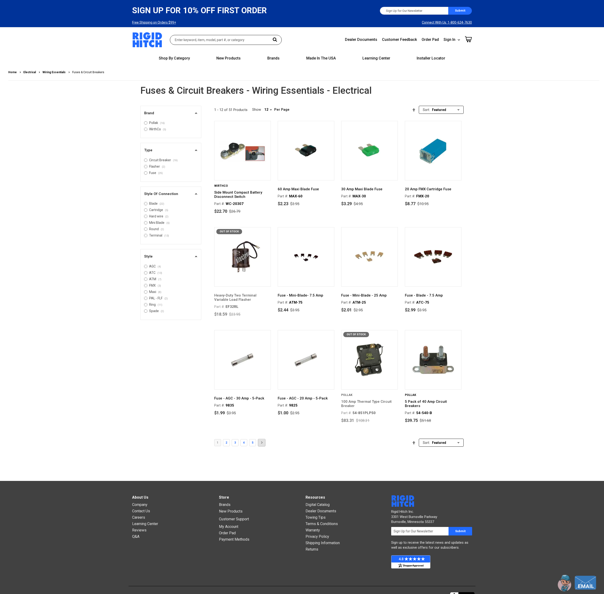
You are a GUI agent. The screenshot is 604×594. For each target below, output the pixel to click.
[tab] (170, 113)
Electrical (30, 72)
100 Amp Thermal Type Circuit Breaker (366, 403)
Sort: (426, 110)
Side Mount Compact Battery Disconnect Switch (238, 194)
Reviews (139, 530)
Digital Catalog (318, 504)
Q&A (135, 536)
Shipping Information (323, 543)
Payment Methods (234, 539)
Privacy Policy (317, 536)
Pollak (346, 395)
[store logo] (147, 39)
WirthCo (221, 185)
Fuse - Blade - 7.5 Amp (424, 295)
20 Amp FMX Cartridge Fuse (428, 189)
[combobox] (226, 40)
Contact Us (141, 511)
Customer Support (234, 519)
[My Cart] (468, 39)
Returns (312, 549)
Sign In (449, 39)
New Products (231, 511)
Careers (138, 517)
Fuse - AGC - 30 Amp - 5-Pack (239, 398)
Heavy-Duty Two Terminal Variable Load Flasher (235, 297)
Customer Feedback (399, 39)
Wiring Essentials (54, 72)
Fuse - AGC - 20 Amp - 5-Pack (303, 398)
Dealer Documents (361, 39)
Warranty (313, 530)
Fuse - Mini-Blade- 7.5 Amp (300, 295)
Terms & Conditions (322, 524)
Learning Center (145, 524)
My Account (228, 526)
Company (139, 504)
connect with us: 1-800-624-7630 (447, 22)
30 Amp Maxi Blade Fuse (361, 189)
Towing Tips (316, 517)
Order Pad (430, 39)
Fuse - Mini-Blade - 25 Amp (364, 295)
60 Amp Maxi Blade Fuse (298, 189)
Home (12, 72)
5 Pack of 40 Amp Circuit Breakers (426, 403)
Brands (225, 504)
